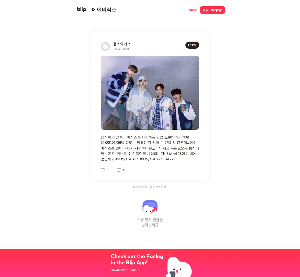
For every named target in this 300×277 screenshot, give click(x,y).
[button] (193, 9)
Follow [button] (192, 45)
